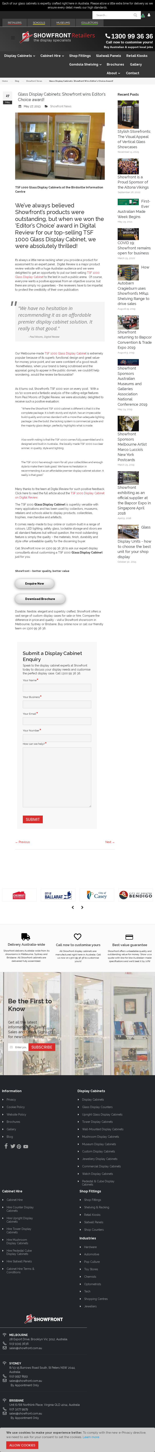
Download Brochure (40, 599)
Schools (39, 22)
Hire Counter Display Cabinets (20, 1209)
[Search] (135, 15)
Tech (87, 1291)
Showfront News (34, 81)
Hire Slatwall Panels (19, 1261)
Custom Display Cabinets (98, 1151)
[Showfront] (57, 37)
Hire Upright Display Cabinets (19, 1220)
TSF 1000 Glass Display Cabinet (65, 353)
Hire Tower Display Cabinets (18, 1230)
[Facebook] (5, 1146)
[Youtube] (26, 1147)
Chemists (90, 1276)
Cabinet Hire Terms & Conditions (20, 1270)
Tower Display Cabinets (97, 1121)
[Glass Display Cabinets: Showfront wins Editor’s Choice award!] (60, 145)
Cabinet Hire (15, 1199)
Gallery (11, 1129)
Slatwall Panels (93, 1222)
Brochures (13, 1121)
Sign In (149, 15)
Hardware (90, 1247)
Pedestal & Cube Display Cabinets (98, 1183)
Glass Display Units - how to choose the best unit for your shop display (134, 542)
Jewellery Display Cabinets (99, 1159)
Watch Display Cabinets (97, 1173)
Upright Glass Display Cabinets (102, 1114)
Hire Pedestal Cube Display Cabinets (19, 1252)
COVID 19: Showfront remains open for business (134, 248)
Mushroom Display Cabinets (100, 1136)
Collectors (89, 22)
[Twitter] (12, 1146)
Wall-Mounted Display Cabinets (103, 1129)
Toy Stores (91, 1269)
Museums (63, 22)
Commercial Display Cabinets (101, 1166)
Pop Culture (92, 1261)
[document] (77, 1440)
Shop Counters (94, 1229)
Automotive (91, 1254)
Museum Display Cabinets (99, 1144)
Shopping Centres (96, 1299)
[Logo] (43, 1318)
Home (5, 81)
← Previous (22, 842)
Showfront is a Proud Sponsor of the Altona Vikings (133, 182)
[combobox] (116, 15)
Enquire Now (34, 583)
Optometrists (92, 1284)
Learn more (91, 1437)
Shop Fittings (92, 1199)
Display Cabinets (93, 1099)
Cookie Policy (16, 1107)
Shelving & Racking (96, 1207)
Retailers (14, 22)
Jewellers (90, 1306)
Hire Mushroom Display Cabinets (17, 1241)
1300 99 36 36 (132, 36)
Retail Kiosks (92, 1214)
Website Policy (16, 1114)
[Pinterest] (19, 1147)
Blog (17, 81)
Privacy (11, 1099)
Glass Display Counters (97, 1107)
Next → (110, 842)
